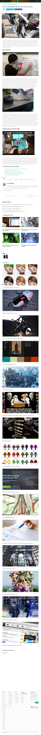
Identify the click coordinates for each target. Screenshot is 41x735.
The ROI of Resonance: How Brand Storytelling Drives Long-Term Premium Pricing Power (17, 204)
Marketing (11, 702)
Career (3, 697)
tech (25, 179)
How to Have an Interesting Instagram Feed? (10, 594)
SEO (9, 707)
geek (12, 179)
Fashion (3, 708)
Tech (15, 4)
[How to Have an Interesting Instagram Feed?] (20, 581)
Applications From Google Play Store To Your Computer (12, 645)
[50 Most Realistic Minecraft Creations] (20, 555)
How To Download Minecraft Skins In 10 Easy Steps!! (11, 466)
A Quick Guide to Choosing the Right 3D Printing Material (14, 172)
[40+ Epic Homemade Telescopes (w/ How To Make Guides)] (20, 326)
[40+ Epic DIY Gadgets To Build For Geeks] (20, 300)
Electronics (4, 705)
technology (30, 179)
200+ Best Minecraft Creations (7, 389)
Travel (3, 726)
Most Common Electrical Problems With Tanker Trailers (13, 171)
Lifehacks (12, 4)
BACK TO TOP (36, 733)
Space (16, 702)
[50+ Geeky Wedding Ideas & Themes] (20, 504)
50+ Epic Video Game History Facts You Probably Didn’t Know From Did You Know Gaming (17, 415)
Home (10, 700)
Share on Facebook (19, 9)
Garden (3, 713)
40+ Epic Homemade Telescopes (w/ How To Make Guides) (12, 338)
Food (3, 710)
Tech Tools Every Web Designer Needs (9, 364)
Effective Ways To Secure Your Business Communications (29, 230)
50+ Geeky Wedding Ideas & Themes (8, 517)
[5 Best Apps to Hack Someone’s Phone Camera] (20, 479)
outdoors (21, 179)
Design (3, 700)
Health (3, 715)
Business (10, 694)
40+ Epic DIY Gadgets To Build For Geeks (9, 313)
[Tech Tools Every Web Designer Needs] (20, 351)
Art (22, 695)
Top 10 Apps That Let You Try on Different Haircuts (11, 287)
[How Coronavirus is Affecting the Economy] (20, 607)
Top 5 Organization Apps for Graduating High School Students (11, 230)
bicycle (5, 179)
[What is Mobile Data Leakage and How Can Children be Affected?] (11, 238)
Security (10, 705)
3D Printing (17, 694)
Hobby (3, 718)
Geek (9, 4)
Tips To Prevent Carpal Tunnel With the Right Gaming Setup (13, 206)
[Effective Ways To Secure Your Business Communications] (29, 222)
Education (17, 697)
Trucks (3, 728)
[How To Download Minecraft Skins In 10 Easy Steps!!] (20, 453)
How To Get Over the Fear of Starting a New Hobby (11, 208)
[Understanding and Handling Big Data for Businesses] (29, 238)
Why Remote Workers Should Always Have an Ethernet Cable (14, 173)
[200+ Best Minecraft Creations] (20, 377)
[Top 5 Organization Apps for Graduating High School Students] (11, 222)
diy (8, 179)
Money (3, 721)
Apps (3, 694)
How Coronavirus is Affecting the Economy (9, 619)
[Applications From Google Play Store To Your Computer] (20, 632)
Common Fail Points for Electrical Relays (11, 170)
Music (22, 700)
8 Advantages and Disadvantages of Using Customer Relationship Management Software (17, 543)
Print (3, 723)
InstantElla (4, 653)
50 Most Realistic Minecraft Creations (8, 568)
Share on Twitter (10, 9)
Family (3, 707)
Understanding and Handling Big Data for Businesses (29, 246)
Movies (22, 698)
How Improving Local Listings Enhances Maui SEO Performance (13, 211)
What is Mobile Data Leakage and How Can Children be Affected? (10, 246)
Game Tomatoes (5, 652)
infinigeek (10, 190)
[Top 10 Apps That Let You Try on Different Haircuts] (20, 274)
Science (16, 700)
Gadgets (5, 4)
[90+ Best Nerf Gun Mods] (20, 428)
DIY (3, 4)
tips (34, 179)
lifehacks (16, 179)
